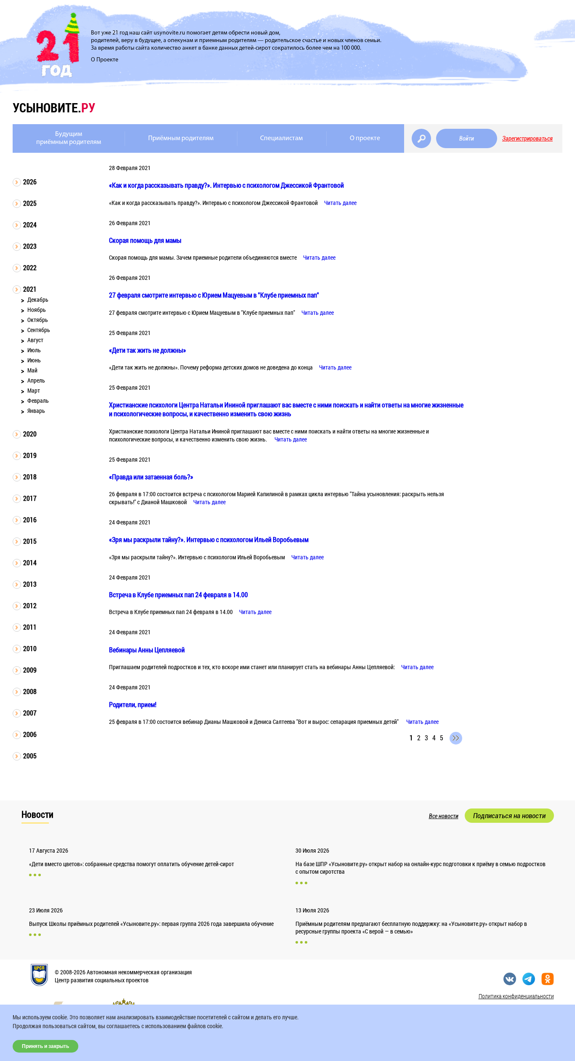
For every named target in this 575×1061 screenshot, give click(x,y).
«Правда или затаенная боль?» (151, 476)
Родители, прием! (133, 704)
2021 (30, 289)
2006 (30, 734)
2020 (30, 433)
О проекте (365, 138)
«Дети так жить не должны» (147, 350)
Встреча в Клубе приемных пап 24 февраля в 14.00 (178, 594)
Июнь (34, 360)
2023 (30, 246)
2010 (30, 648)
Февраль (38, 400)
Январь (36, 411)
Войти (466, 138)
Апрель (36, 380)
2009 (30, 669)
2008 (30, 691)
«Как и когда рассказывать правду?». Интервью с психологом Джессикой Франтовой (226, 185)
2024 (30, 224)
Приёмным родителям (180, 138)
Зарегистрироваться (527, 138)
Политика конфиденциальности (516, 996)
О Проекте (104, 60)
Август (35, 340)
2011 (30, 626)
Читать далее (340, 203)
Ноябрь (36, 310)
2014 (30, 562)
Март (33, 390)
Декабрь (37, 299)
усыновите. (54, 107)
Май (32, 370)
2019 (30, 455)
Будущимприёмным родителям (68, 138)
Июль (34, 350)
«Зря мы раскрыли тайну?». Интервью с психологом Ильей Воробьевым (209, 539)
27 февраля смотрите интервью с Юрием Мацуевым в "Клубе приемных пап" (214, 294)
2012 (30, 605)
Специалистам (281, 138)
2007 (30, 712)
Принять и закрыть (45, 1046)
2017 (30, 498)
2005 (30, 755)
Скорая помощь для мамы (145, 240)
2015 (30, 541)
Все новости (443, 816)
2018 (30, 476)
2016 (30, 519)
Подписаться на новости (509, 815)
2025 (30, 203)
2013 (30, 584)
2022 (30, 267)
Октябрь (37, 320)
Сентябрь (38, 330)
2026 (30, 181)
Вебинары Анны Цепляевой (147, 649)
